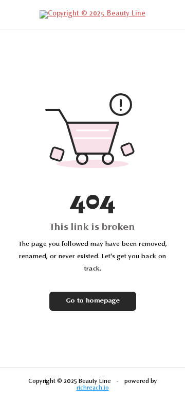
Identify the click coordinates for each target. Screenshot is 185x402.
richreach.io (93, 388)
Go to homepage (93, 301)
